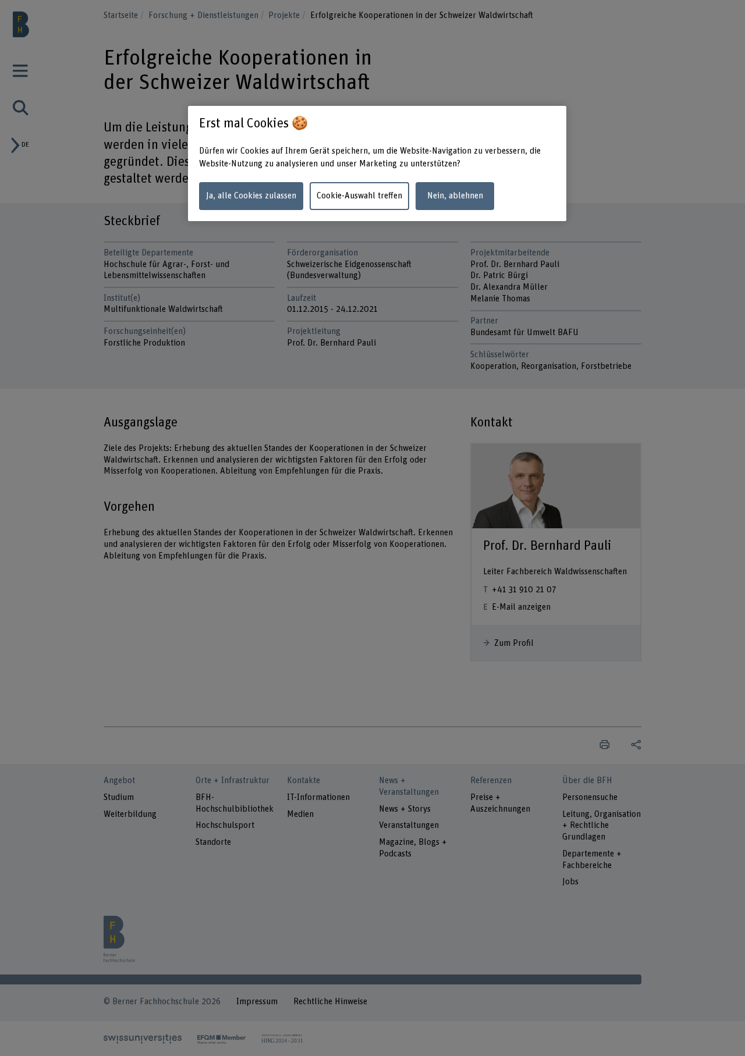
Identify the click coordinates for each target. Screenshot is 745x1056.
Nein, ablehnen (455, 195)
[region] (377, 164)
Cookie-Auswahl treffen (359, 195)
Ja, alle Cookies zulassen (251, 195)
